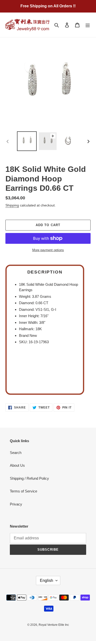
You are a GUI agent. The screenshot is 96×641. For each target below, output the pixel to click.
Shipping (12, 205)
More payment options (48, 250)
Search (15, 452)
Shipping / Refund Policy (29, 478)
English (46, 580)
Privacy (16, 504)
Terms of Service (23, 491)
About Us (17, 465)
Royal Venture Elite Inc (54, 625)
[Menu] (87, 25)
